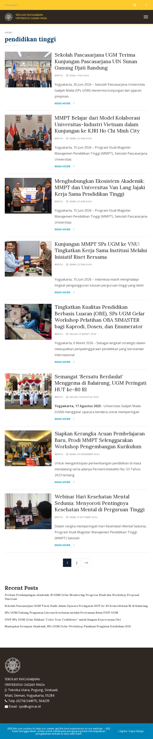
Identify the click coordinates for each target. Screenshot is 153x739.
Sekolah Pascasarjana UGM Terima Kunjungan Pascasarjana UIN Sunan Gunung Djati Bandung (96, 61)
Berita (59, 75)
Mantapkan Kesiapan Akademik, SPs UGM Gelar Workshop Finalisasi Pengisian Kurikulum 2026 (68, 626)
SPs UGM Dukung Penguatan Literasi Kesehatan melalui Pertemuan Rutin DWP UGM (61, 612)
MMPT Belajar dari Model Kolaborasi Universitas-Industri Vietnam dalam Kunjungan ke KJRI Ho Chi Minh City (97, 124)
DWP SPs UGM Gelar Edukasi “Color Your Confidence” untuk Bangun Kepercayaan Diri (63, 619)
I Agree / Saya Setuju (131, 731)
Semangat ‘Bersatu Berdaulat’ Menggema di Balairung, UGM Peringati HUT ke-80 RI (100, 383)
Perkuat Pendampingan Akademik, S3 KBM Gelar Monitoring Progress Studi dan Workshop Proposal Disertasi (72, 597)
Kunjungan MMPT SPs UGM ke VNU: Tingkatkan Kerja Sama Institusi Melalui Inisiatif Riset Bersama (101, 250)
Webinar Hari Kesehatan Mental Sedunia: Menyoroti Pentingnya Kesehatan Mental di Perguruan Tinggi (100, 503)
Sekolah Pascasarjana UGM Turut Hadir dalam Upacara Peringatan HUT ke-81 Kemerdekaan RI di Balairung (76, 606)
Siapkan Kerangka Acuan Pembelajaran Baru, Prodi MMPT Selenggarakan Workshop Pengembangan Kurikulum (100, 440)
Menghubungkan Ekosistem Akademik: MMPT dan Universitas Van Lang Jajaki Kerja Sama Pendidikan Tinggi (100, 187)
